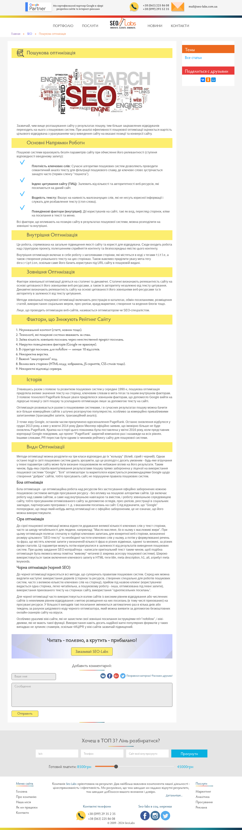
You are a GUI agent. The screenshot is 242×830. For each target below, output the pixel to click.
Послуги (90, 26)
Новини (155, 26)
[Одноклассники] (208, 79)
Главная (15, 34)
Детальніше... (174, 795)
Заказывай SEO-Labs (91, 652)
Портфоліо (63, 26)
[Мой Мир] (213, 79)
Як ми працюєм (27, 807)
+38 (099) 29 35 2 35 (102, 814)
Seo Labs (71, 784)
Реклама (201, 807)
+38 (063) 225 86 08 (156, 5)
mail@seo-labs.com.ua (203, 6)
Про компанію (26, 797)
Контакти (180, 26)
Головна (21, 792)
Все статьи (193, 58)
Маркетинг (203, 792)
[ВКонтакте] (203, 79)
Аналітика (202, 797)
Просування (204, 802)
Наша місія (23, 802)
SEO (29, 34)
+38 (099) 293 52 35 (156, 9)
